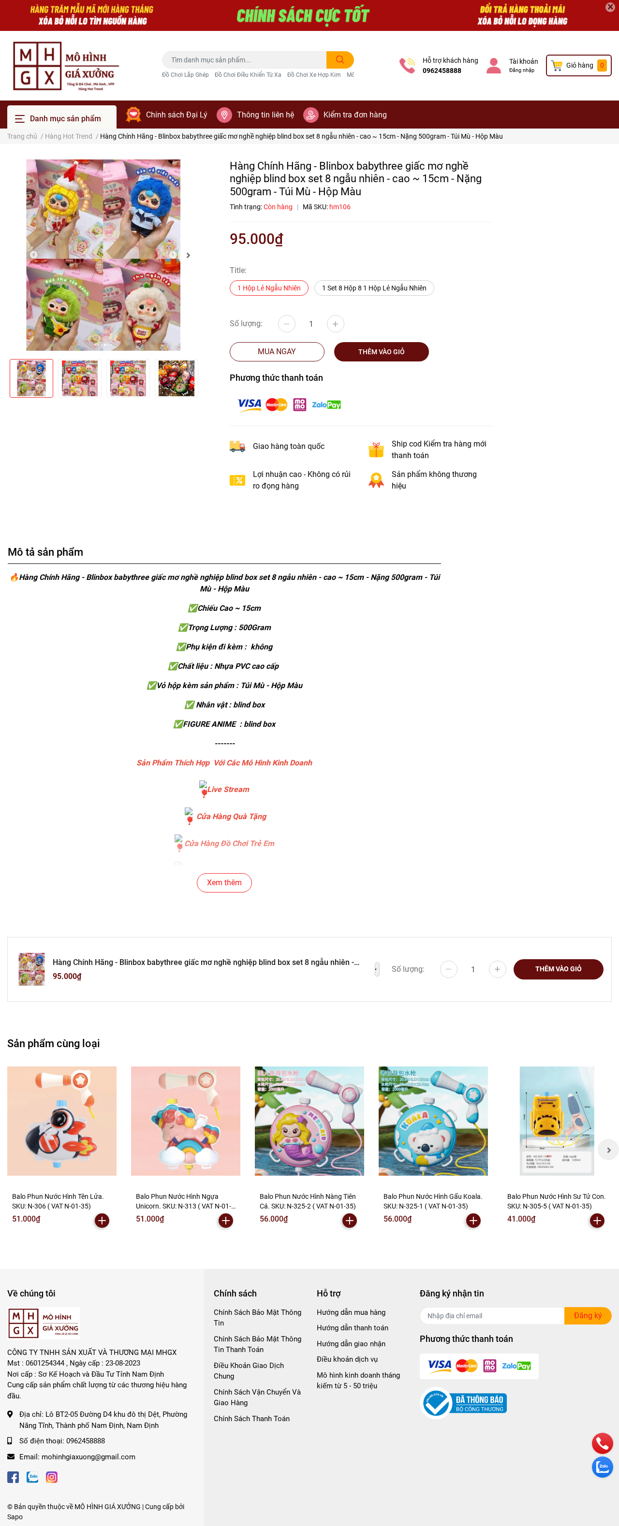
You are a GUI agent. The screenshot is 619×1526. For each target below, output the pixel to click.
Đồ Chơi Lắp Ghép (185, 75)
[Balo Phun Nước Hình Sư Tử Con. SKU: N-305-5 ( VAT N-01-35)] (557, 1121)
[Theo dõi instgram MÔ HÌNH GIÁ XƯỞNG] (52, 1476)
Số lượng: (246, 323)
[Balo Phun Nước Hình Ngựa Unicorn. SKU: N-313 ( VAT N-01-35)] (185, 1121)
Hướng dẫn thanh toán (352, 1328)
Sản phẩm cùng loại (53, 1043)
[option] (103, 255)
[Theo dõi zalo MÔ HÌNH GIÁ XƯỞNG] (32, 1476)
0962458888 (442, 70)
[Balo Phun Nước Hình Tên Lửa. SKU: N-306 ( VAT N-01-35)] (62, 1121)
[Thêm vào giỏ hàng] (102, 1220)
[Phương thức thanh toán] (289, 404)
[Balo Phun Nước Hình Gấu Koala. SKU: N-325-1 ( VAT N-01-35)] (433, 1121)
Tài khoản (523, 61)
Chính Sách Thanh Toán (252, 1418)
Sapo (15, 1517)
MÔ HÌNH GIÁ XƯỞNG (107, 1507)
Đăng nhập (521, 70)
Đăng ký (588, 1315)
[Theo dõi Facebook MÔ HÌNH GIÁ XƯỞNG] (13, 1476)
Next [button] (188, 255)
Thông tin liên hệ (265, 114)
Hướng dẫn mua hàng (351, 1312)
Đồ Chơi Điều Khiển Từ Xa (248, 75)
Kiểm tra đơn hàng (355, 114)
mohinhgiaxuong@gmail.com (88, 1457)
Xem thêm (224, 882)
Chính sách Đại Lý (176, 114)
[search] (340, 60)
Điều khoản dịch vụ (347, 1359)
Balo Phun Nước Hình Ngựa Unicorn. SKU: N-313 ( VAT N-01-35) (183, 1206)
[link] (203, 789)
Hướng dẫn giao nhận (351, 1343)
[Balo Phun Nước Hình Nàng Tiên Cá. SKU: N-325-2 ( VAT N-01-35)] (309, 1121)
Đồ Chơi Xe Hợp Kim (314, 75)
